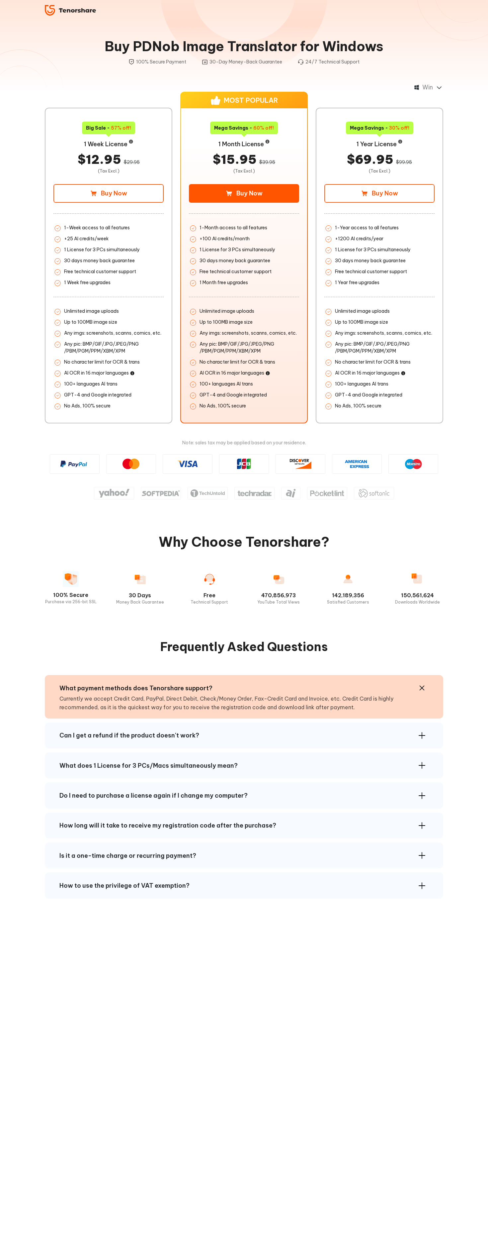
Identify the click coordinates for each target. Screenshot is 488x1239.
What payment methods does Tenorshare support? (135, 688)
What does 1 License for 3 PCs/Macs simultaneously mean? (148, 765)
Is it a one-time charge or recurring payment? (127, 855)
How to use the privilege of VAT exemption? (124, 885)
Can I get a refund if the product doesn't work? (129, 735)
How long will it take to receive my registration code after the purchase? (167, 825)
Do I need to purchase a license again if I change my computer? (153, 795)
